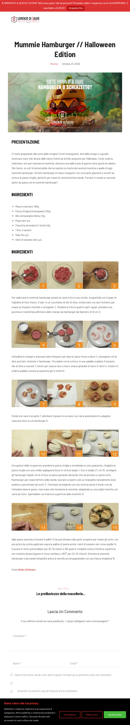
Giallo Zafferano (27, 569)
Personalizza (70, 714)
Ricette (54, 64)
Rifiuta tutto (92, 714)
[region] (65, 711)
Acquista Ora (76, 8)
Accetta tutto (114, 714)
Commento (19, 636)
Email (74, 663)
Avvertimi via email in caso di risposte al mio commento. (47, 691)
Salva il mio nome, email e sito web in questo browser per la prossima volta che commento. (63, 675)
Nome (17, 663)
